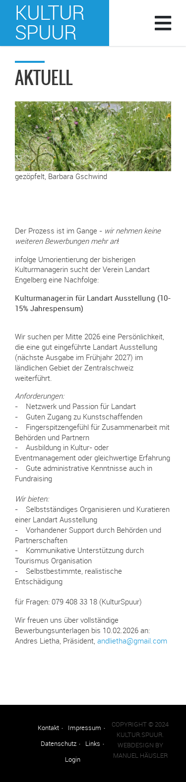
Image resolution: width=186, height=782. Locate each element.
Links (92, 743)
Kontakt (48, 728)
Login (72, 759)
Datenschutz (58, 743)
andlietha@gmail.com (132, 640)
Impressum (84, 728)
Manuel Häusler (140, 755)
